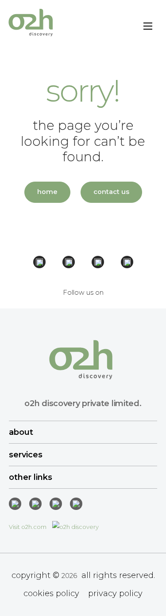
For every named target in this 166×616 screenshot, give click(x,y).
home (47, 192)
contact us (111, 192)
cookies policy (51, 593)
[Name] (148, 27)
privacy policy (115, 593)
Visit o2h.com (28, 526)
